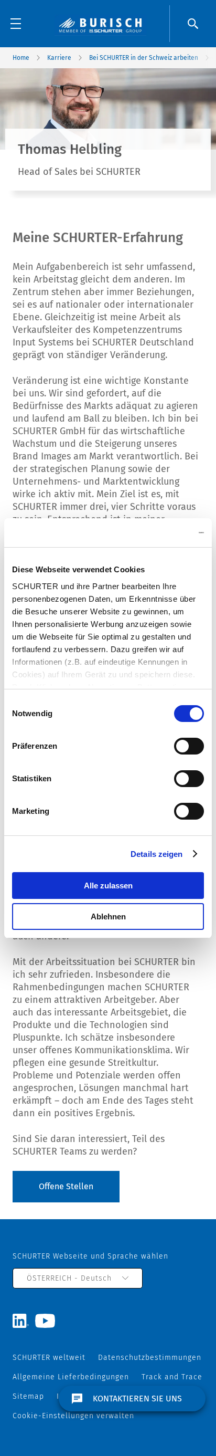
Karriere (59, 57)
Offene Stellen (66, 1186)
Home (21, 57)
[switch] (189, 746)
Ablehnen (108, 916)
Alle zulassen (108, 885)
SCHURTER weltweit (49, 1357)
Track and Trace (172, 1377)
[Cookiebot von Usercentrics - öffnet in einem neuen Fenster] (158, 533)
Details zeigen (156, 854)
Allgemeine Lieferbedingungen (71, 1377)
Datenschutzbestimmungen (149, 1357)
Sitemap (28, 1396)
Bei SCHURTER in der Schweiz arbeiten (143, 57)
